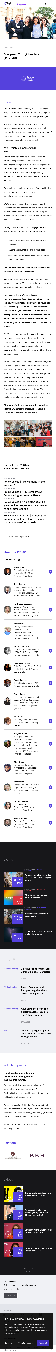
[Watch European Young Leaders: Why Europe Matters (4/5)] (28, 1249)
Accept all (43, 1343)
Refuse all (9, 1343)
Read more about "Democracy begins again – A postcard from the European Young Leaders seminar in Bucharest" (28, 1035)
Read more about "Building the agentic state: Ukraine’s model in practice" (28, 972)
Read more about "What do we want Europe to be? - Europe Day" (28, 897)
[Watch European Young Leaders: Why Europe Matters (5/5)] (28, 1231)
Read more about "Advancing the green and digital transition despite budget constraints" (28, 1014)
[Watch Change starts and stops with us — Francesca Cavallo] (28, 1194)
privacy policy (10, 1333)
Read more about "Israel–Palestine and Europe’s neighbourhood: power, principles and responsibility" (28, 992)
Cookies (13, 1350)
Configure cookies (25, 1343)
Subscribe (10, 1295)
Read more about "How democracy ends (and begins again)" (28, 916)
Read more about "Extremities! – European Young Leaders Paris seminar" (28, 934)
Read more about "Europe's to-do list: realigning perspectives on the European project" (28, 879)
